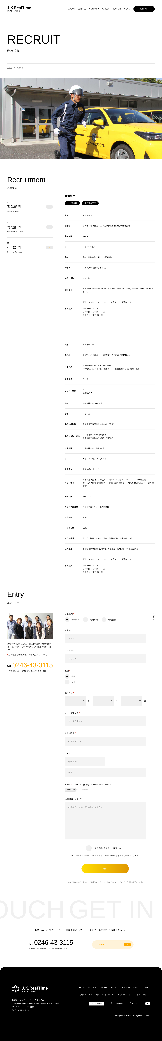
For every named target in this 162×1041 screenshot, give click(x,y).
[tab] (30, 207)
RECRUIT (117, 9)
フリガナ (69, 651)
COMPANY (94, 9)
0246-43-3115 (32, 665)
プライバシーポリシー (116, 882)
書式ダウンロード (124, 995)
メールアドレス (72, 713)
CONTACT (144, 9)
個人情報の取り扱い (80, 856)
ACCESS (106, 9)
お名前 (68, 630)
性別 (67, 671)
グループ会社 (94, 995)
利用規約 (129, 882)
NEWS (127, 9)
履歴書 (88, 785)
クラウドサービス (108, 995)
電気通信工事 (90, 203)
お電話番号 (70, 733)
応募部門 (69, 614)
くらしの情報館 (96, 1003)
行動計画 (83, 995)
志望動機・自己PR (73, 799)
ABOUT (71, 9)
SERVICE (82, 9)
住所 (67, 754)
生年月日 (69, 693)
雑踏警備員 (72, 203)
